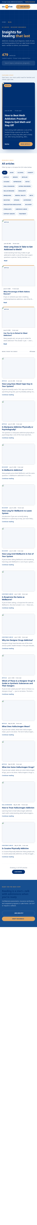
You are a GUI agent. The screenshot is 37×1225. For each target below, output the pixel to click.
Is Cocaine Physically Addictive (15, 848)
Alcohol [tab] (21, 172)
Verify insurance (18, 919)
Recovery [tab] (28, 204)
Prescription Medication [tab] (12, 204)
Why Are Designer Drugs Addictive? (17, 640)
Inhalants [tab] (22, 191)
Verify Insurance (30, 2)
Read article (25, 144)
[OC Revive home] (7, 7)
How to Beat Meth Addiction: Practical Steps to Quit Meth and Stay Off (17, 120)
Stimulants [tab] (8, 209)
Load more (18, 872)
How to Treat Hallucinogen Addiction (18, 807)
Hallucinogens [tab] (9, 191)
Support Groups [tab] (9, 213)
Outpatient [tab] (27, 200)
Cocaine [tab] (6, 181)
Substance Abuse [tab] (21, 209)
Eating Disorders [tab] (25, 186)
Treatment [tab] (22, 213)
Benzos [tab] (15, 177)
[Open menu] (33, 7)
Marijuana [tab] (7, 195)
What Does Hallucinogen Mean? (16, 726)
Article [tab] (6, 177)
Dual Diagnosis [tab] (9, 186)
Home (4, 22)
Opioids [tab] (16, 200)
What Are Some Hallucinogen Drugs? (18, 767)
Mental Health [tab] (20, 195)
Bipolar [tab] (24, 177)
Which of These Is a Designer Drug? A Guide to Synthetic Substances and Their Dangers (18, 683)
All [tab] (5, 172)
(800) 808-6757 (19, 913)
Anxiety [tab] (30, 172)
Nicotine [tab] (7, 200)
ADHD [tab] (11, 172)
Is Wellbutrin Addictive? (12, 470)
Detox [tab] (27, 181)
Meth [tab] (31, 195)
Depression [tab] (17, 181)
